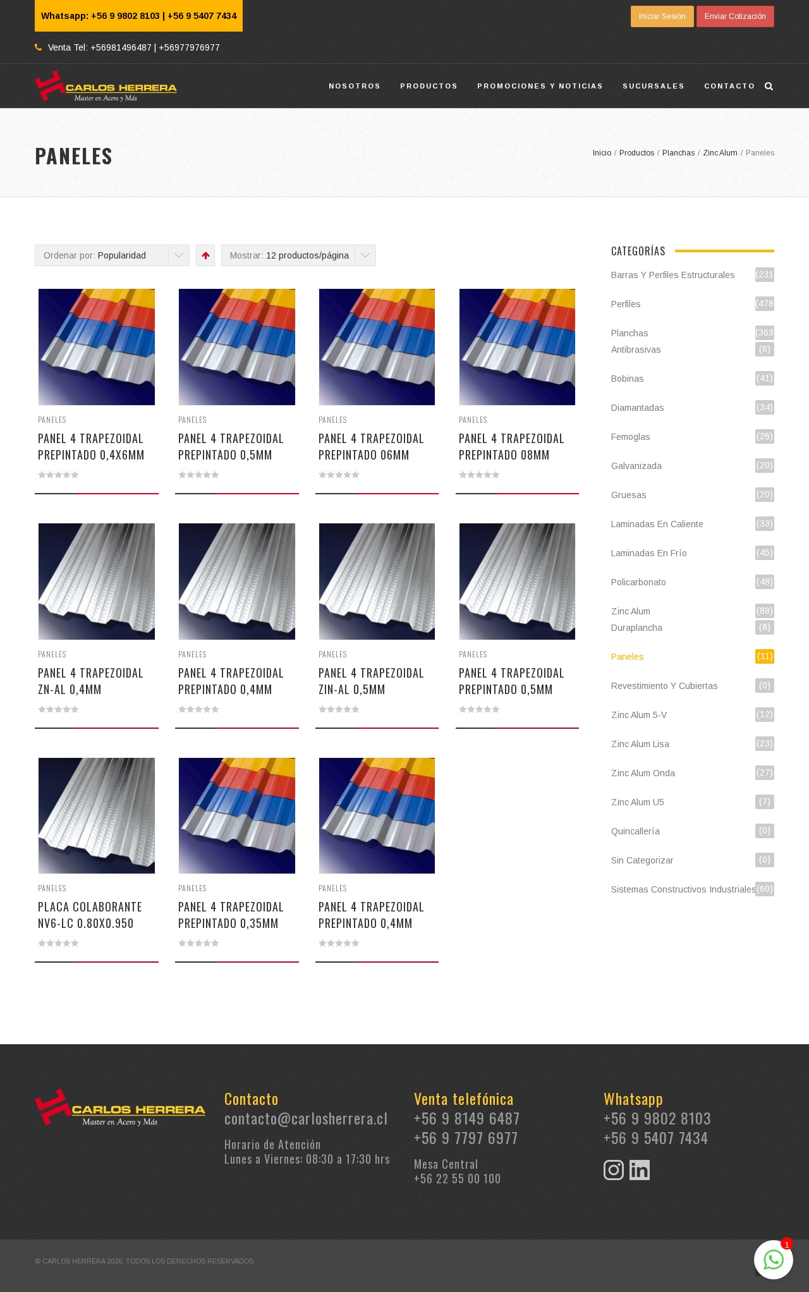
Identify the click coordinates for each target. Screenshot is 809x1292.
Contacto (729, 86)
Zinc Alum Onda (643, 773)
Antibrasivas (636, 349)
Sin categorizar (642, 860)
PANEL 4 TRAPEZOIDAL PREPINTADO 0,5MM (231, 446)
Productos (429, 86)
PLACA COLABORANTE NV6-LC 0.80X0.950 (90, 914)
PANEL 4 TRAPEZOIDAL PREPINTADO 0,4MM (231, 680)
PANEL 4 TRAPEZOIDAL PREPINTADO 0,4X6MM (91, 446)
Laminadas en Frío (649, 553)
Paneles (52, 419)
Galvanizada (636, 466)
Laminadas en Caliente (657, 524)
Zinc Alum (630, 611)
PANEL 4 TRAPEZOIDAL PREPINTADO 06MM (372, 446)
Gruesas (629, 495)
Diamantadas (637, 408)
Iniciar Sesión (662, 16)
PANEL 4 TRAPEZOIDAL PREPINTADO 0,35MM (231, 914)
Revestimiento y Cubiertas (664, 686)
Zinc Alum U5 (637, 802)
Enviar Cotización (735, 16)
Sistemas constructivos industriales (684, 889)
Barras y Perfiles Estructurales (673, 275)
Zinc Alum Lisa (640, 744)
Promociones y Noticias (540, 86)
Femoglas (630, 437)
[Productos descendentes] (204, 255)
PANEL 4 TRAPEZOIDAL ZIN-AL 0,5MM (372, 680)
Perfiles (626, 304)
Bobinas (627, 379)
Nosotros (355, 86)
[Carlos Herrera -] (106, 86)
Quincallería (635, 831)
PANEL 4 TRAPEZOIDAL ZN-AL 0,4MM (91, 680)
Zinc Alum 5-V (639, 715)
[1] (773, 1267)
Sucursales (654, 86)
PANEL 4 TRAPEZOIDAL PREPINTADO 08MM (512, 446)
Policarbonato (638, 582)
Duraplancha (636, 628)
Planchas (629, 333)
